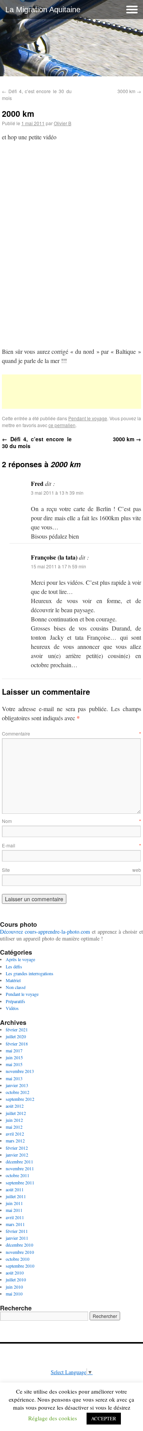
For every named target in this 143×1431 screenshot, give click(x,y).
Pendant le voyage (87, 418)
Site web (71, 869)
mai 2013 (14, 1078)
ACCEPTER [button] (103, 1418)
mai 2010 (14, 1294)
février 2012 (17, 1148)
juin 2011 (14, 1203)
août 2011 (15, 1189)
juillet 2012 (16, 1113)
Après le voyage (20, 959)
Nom (71, 821)
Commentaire (71, 733)
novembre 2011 (20, 1168)
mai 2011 (14, 1210)
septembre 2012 (20, 1099)
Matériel (13, 980)
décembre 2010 (19, 1245)
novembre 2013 (20, 1071)
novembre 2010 (20, 1252)
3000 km (129, 91)
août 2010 (15, 1273)
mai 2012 (14, 1127)
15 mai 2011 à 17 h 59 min (58, 566)
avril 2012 (15, 1134)
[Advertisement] (71, 391)
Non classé (16, 987)
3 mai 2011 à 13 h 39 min (57, 492)
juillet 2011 (16, 1196)
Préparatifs (15, 1001)
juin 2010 (14, 1287)
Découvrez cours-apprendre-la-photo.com (45, 931)
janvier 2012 (17, 1155)
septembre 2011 (20, 1182)
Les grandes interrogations (29, 973)
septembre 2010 (20, 1266)
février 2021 (17, 1029)
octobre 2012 (17, 1092)
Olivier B (62, 123)
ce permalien (62, 425)
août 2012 (15, 1106)
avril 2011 (15, 1217)
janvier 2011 (17, 1238)
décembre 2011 (19, 1161)
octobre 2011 (17, 1175)
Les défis (14, 966)
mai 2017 (14, 1050)
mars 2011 (15, 1224)
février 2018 (17, 1044)
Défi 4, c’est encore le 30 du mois (37, 442)
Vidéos (12, 1008)
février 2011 (17, 1231)
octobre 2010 (17, 1259)
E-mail (71, 845)
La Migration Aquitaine (42, 9)
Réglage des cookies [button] (52, 1418)
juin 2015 (14, 1057)
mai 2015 (14, 1064)
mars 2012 (15, 1140)
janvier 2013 (17, 1085)
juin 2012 (14, 1120)
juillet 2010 (16, 1279)
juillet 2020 (16, 1036)
